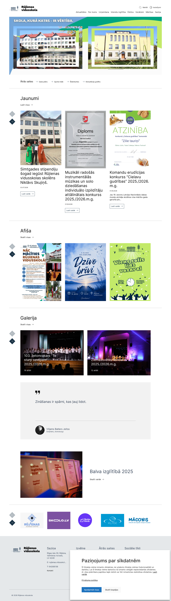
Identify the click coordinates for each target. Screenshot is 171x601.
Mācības (149, 12)
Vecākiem (139, 12)
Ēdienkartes (74, 82)
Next (10, 119)
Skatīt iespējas (111, 590)
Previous (10, 112)
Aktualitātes (81, 12)
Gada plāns (43, 82)
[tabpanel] (85, 46)
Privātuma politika (90, 580)
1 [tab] (68, 69)
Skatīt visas (25, 237)
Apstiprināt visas (91, 590)
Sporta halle (58, 82)
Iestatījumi (157, 7)
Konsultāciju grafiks (93, 82)
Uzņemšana (104, 12)
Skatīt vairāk (95, 479)
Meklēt (145, 7)
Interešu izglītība (118, 12)
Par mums (92, 12)
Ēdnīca (131, 12)
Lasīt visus (25, 105)
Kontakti (50, 571)
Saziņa (158, 12)
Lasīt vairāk (26, 194)
